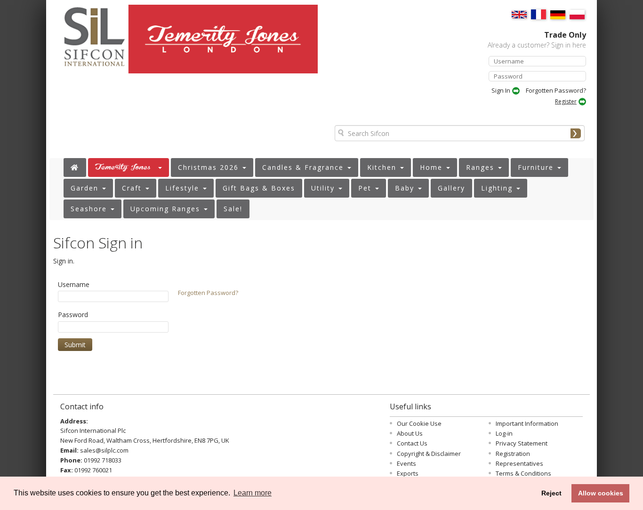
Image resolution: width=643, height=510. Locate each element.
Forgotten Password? (556, 90)
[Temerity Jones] (224, 43)
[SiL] (89, 43)
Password (73, 314)
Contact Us (412, 443)
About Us (410, 433)
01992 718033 (102, 460)
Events (406, 463)
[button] (128, 167)
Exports (407, 473)
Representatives (519, 463)
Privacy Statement (521, 443)
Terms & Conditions (523, 473)
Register (566, 101)
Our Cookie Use (419, 423)
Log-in (504, 433)
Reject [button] (551, 493)
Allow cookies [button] (600, 493)
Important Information (527, 423)
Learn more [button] (252, 493)
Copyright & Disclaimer (429, 453)
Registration (513, 453)
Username (73, 284)
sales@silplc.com (104, 450)
